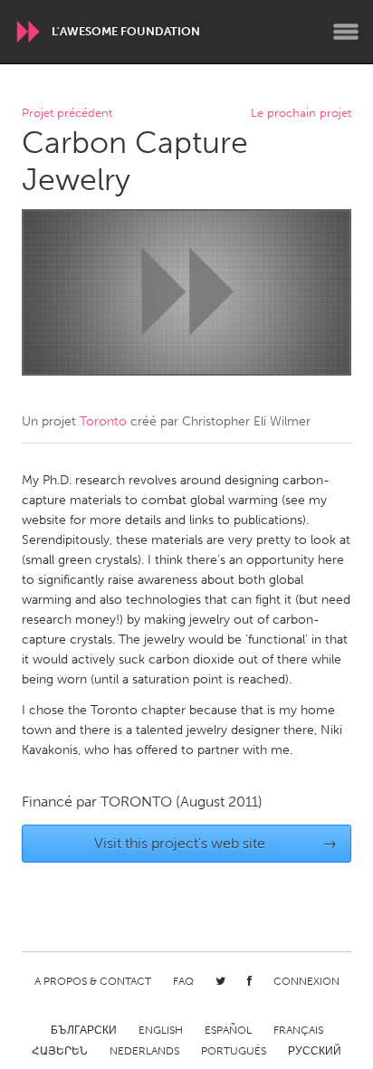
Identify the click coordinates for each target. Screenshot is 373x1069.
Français (298, 1030)
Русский (314, 1051)
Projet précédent (67, 113)
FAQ (183, 981)
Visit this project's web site (216, 843)
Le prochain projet (301, 113)
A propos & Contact (92, 981)
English (161, 1030)
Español (228, 1030)
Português (233, 1051)
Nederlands (144, 1051)
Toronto (103, 421)
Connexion (306, 981)
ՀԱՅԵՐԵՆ (60, 1051)
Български (84, 1030)
